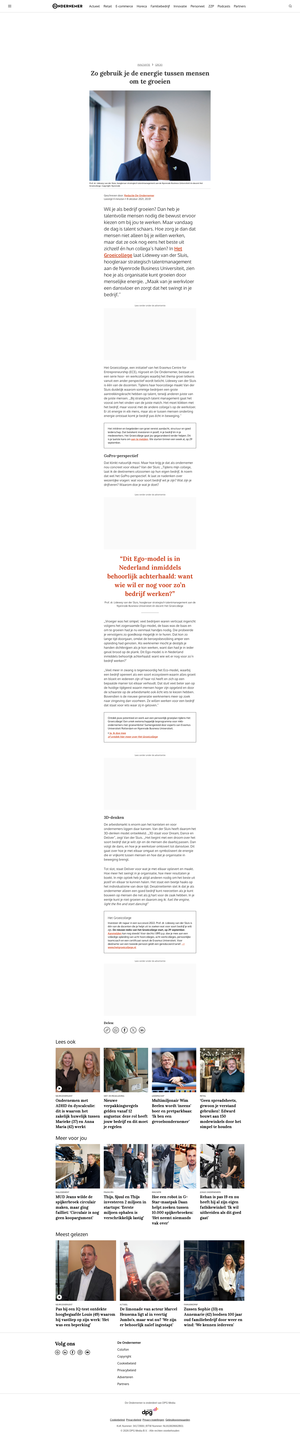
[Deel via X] (133, 1030)
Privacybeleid (133, 1420)
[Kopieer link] (107, 1030)
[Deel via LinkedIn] (142, 1030)
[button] (153, 1420)
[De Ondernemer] (67, 6)
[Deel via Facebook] (124, 1030)
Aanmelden (115, 933)
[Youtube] (87, 1352)
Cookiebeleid (117, 1420)
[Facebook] (72, 1352)
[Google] (57, 1352)
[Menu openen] (10, 6)
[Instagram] (80, 1352)
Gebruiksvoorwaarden (177, 1420)
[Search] (290, 6)
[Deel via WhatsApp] (116, 1030)
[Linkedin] (65, 1352)
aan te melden (139, 439)
